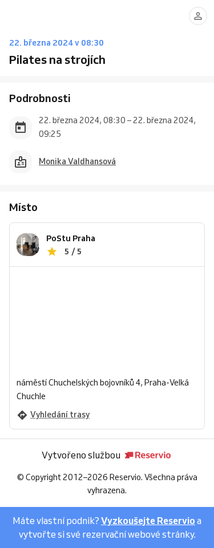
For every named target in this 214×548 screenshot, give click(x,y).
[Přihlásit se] (198, 16)
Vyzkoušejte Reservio (148, 520)
